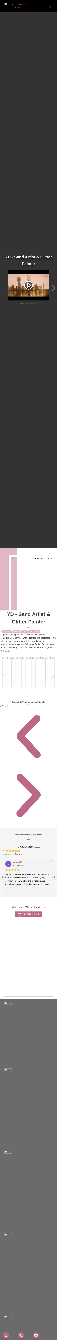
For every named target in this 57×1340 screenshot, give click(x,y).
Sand (24, 631)
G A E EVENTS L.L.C (29, 846)
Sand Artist (34, 631)
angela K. (17, 862)
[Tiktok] (39, 987)
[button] (50, 7)
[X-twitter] (28, 987)
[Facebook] (23, 987)
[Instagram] (18, 987)
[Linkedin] (33, 987)
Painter (16, 631)
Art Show (6, 631)
